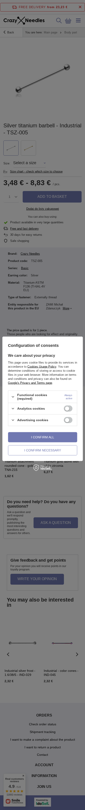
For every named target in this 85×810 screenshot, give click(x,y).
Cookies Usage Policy (41, 366)
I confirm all (42, 437)
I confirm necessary (42, 450)
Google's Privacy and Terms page (30, 383)
